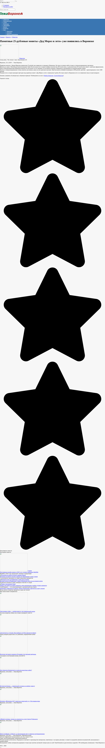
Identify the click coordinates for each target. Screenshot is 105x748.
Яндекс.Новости (48, 75)
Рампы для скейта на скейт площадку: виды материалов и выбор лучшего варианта (23, 585)
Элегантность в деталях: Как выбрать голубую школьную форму (18, 633)
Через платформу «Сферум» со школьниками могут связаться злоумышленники (22, 734)
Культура (5, 28)
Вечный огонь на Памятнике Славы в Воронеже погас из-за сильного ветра (21, 581)
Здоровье (9, 33)
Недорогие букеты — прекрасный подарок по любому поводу (17, 686)
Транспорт (9, 31)
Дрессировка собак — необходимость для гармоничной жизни (17, 611)
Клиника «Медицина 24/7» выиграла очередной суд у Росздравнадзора (20, 701)
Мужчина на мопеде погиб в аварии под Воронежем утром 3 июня (19, 576)
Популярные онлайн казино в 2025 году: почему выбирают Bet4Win (19, 572)
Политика (6, 24)
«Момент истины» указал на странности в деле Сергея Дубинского (19, 719)
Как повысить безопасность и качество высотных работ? (16, 670)
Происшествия (7, 21)
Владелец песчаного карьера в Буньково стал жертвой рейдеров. (18, 654)
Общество (6, 19)
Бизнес (5, 27)
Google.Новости (58, 75)
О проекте (6, 5)
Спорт (5, 22)
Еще (4, 30)
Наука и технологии (12, 34)
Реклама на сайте (8, 6)
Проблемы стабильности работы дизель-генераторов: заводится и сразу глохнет (22, 588)
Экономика (6, 25)
